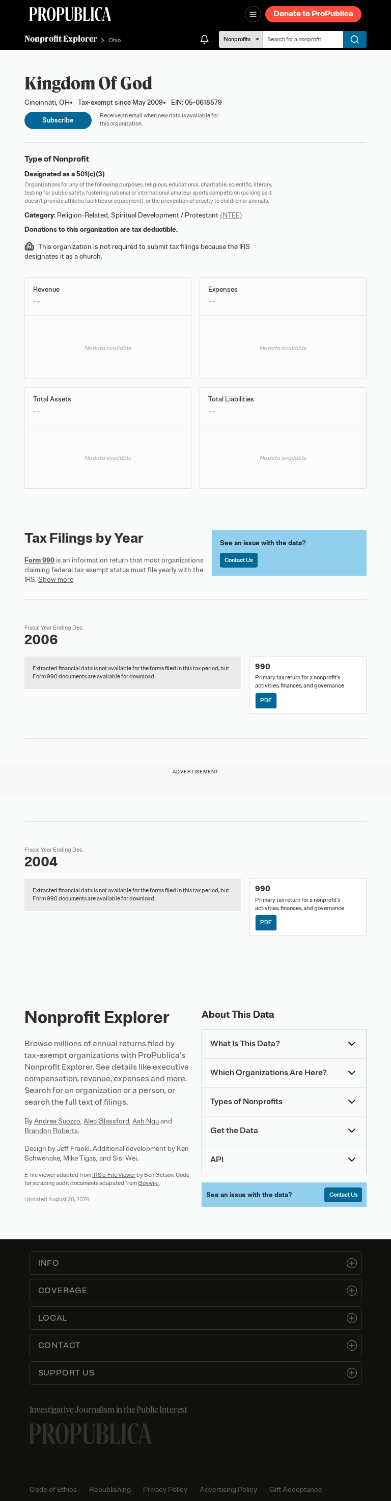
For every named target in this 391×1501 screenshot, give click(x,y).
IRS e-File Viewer (113, 1174)
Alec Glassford (106, 1121)
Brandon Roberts (51, 1131)
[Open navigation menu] (253, 14)
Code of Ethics (53, 1489)
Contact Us (239, 560)
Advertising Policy (228, 1489)
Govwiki (148, 1182)
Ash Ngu (145, 1121)
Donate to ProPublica (313, 14)
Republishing (110, 1489)
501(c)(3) (90, 174)
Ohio (114, 40)
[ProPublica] (70, 14)
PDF (266, 700)
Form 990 (39, 560)
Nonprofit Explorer (60, 39)
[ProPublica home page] (91, 1433)
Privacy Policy (165, 1489)
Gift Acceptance (295, 1489)
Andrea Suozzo (57, 1121)
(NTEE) (231, 215)
